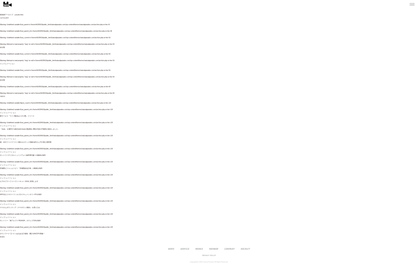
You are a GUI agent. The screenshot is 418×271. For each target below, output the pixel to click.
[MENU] (412, 4)
